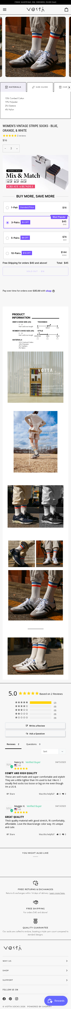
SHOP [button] (6, 970)
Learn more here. (57, 893)
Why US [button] (7, 961)
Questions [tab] (31, 744)
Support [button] (8, 980)
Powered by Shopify (39, 1006)
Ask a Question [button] (37, 733)
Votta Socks (12, 1006)
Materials (15, 87)
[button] (58, 793)
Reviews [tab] (11, 744)
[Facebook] (4, 998)
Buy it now (35, 282)
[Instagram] (16, 998)
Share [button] (12, 793)
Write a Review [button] (37, 725)
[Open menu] (8, 9)
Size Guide (42, 87)
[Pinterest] (10, 998)
